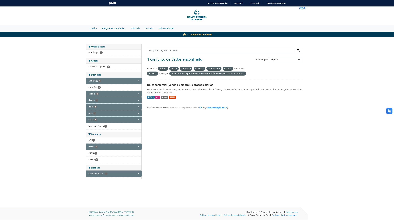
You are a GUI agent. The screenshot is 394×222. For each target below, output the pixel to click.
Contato (149, 28)
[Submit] (298, 50)
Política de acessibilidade (235, 215)
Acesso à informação (217, 3)
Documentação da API (217, 108)
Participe (238, 3)
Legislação (255, 3)
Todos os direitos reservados (285, 215)
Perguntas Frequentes (114, 28)
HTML (150, 97)
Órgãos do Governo (276, 3)
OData (164, 97)
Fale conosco (292, 212)
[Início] (184, 34)
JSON (172, 97)
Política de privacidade (210, 215)
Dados (93, 28)
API (157, 97)
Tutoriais (135, 28)
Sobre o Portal (166, 28)
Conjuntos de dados (200, 34)
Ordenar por (261, 59)
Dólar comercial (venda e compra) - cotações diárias (180, 84)
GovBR (112, 3)
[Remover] (166, 69)
